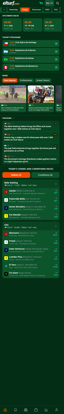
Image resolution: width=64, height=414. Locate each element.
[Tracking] (26, 409)
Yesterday (13, 9)
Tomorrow (36, 9)
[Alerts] (15, 409)
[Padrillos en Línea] (41, 3)
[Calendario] (4, 10)
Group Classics (42, 80)
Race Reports (10, 80)
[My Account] (56, 409)
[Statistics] (46, 409)
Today (25, 9)
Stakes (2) (16, 174)
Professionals (26, 80)
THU (56, 9)
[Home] (5, 409)
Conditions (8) (45, 174)
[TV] (36, 409)
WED (47, 9)
